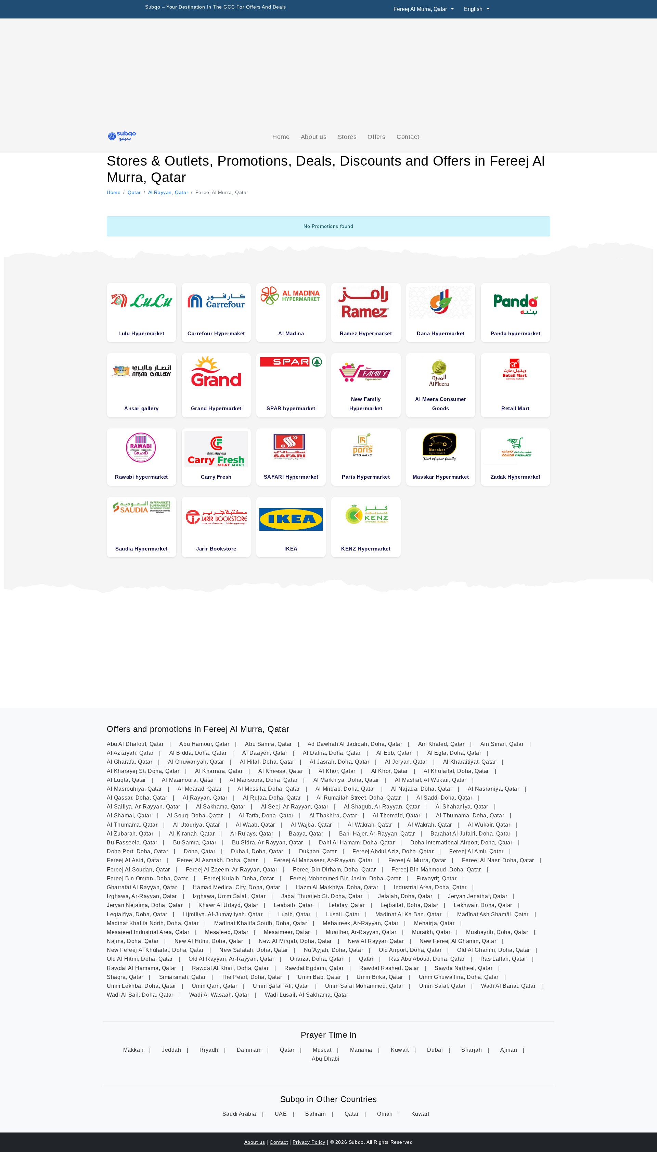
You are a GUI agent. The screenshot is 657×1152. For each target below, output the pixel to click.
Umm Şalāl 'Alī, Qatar (282, 986)
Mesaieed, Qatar (227, 932)
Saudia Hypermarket (141, 549)
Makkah (134, 1050)
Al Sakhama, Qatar (221, 807)
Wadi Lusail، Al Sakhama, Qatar (306, 995)
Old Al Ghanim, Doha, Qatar (494, 950)
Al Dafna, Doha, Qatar (332, 753)
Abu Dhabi (325, 1059)
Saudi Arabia (240, 1114)
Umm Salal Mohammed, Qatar (365, 986)
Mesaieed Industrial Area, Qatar (149, 932)
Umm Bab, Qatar (320, 977)
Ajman (509, 1050)
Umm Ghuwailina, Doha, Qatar (459, 977)
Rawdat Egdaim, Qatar (314, 968)
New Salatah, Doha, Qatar (254, 950)
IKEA (290, 549)
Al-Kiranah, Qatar (192, 834)
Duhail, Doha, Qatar (258, 851)
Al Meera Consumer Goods (440, 403)
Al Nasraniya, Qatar (494, 789)
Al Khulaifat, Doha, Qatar (457, 771)
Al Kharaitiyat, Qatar (470, 762)
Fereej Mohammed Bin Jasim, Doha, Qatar (346, 878)
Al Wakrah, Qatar (371, 825)
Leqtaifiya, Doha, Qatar (138, 914)
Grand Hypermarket (216, 408)
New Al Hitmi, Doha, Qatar (210, 941)
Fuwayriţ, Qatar (437, 878)
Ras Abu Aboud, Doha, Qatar (427, 959)
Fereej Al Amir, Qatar (477, 851)
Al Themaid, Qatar (397, 815)
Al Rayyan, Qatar (206, 798)
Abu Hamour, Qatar (205, 744)
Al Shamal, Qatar (130, 815)
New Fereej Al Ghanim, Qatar (459, 941)
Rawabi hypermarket (141, 477)
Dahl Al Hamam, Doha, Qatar (357, 842)
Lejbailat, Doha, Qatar (410, 905)
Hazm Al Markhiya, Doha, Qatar (338, 887)
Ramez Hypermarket (366, 333)
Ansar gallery (141, 408)
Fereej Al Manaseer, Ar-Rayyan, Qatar (323, 860)
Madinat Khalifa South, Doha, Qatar (261, 923)
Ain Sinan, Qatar (502, 744)
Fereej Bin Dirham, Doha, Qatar (335, 869)
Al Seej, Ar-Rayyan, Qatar (295, 807)
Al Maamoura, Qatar (189, 780)
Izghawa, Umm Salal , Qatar (230, 896)
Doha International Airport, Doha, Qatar (462, 842)
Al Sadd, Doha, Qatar (445, 798)
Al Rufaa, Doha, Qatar (272, 798)
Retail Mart (515, 408)
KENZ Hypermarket (366, 549)
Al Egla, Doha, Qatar (455, 753)
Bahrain (316, 1114)
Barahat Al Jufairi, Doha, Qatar (471, 834)
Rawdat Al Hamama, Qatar (142, 968)
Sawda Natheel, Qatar (464, 968)
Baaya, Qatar (307, 834)
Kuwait (400, 1050)
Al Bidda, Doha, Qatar (198, 753)
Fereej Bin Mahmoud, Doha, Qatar (436, 869)
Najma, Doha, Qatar (133, 941)
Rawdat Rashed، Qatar (390, 968)
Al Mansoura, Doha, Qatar (264, 780)
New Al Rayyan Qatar (376, 941)
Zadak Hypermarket (516, 477)
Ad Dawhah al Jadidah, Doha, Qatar (356, 744)
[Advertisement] (328, 74)
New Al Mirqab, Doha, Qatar (296, 941)
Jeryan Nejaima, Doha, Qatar (145, 905)
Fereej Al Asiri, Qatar (135, 860)
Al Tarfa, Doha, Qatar (267, 815)
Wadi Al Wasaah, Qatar (220, 995)
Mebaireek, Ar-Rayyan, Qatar (361, 923)
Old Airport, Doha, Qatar (411, 950)
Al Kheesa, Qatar (281, 771)
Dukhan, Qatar (318, 851)
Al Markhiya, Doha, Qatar (347, 780)
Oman (385, 1114)
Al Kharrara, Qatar (219, 771)
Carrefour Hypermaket (216, 333)
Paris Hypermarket (366, 477)
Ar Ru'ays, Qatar (252, 834)
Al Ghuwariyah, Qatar (197, 762)
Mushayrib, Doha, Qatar (498, 932)
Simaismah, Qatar (183, 977)
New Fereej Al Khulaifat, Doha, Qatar (156, 950)
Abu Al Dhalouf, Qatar (136, 744)
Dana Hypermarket (441, 333)
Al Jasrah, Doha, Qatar (340, 762)
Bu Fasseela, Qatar (133, 842)
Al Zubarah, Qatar (131, 834)
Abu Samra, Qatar (269, 744)
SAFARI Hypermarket (291, 477)
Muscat (323, 1050)
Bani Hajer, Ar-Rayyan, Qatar (377, 834)
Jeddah (172, 1050)
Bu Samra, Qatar (195, 842)
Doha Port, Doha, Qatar (138, 851)
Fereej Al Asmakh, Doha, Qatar (218, 860)
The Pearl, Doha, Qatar (252, 977)
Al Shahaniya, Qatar (463, 807)
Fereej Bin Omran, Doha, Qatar (148, 878)
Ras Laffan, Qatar (504, 959)
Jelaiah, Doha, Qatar (406, 896)
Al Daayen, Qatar (265, 753)
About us (314, 136)
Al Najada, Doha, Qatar (422, 789)
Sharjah (472, 1050)
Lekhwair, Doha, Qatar (484, 905)
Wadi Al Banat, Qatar (509, 986)
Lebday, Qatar (347, 905)
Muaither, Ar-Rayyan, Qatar (362, 932)
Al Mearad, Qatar (200, 789)
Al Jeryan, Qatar (407, 762)
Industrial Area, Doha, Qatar (431, 887)
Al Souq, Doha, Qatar (195, 815)
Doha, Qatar (200, 851)
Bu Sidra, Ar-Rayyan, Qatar (268, 842)
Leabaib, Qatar (294, 905)
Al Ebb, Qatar (394, 753)
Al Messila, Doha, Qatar (269, 789)
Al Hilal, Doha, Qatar (268, 762)
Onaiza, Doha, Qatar (317, 959)
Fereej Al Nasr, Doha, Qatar (499, 860)
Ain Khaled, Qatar (442, 744)
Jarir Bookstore (216, 549)
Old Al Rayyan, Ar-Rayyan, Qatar (232, 959)
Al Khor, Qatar (338, 771)
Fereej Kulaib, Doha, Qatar (239, 878)
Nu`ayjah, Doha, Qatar (334, 950)
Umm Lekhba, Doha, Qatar (142, 986)
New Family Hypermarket (366, 403)
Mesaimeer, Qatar (287, 932)
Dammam (250, 1050)
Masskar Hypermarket (441, 477)
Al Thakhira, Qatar (334, 815)
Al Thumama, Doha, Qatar (470, 815)
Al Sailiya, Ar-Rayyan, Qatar (144, 807)
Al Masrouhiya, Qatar (135, 789)
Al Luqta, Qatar (127, 780)
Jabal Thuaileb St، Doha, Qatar (322, 896)
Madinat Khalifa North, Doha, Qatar (153, 923)
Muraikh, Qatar (432, 932)
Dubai (436, 1050)
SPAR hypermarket (291, 408)
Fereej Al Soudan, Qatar (139, 869)
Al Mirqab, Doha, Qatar (346, 789)
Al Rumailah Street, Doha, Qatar (359, 798)
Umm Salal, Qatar (443, 986)
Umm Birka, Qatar (380, 977)
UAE (281, 1114)
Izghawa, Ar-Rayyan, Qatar (143, 896)
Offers (377, 136)
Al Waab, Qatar (256, 825)
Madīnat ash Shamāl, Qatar (493, 914)
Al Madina (291, 333)
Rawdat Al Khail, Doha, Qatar (231, 968)
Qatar (367, 959)
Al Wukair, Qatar (490, 825)
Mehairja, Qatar (435, 923)
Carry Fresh (216, 477)
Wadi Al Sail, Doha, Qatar (141, 995)
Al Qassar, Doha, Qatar (138, 798)
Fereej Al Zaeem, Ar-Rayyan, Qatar (232, 869)
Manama (362, 1050)
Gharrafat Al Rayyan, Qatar (143, 887)
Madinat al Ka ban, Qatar (409, 914)
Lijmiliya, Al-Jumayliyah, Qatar (223, 914)
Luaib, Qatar (295, 914)
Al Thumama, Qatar (133, 825)
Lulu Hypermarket (141, 333)
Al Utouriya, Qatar (197, 825)
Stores (347, 136)
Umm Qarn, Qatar (215, 986)
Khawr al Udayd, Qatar (229, 905)
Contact (408, 136)
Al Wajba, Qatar (312, 825)
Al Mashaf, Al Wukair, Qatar (431, 780)
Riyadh (209, 1050)
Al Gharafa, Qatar (130, 762)
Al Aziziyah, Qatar (131, 753)
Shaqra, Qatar (126, 977)
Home (280, 136)
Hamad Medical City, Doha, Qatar (237, 887)
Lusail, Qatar (343, 914)
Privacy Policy (309, 1142)
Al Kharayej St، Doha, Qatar (144, 771)
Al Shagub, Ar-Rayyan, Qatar (382, 807)
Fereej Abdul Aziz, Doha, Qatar (393, 851)
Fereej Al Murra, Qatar (418, 860)
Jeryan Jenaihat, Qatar (478, 896)
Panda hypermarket (516, 333)
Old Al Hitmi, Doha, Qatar (141, 959)
